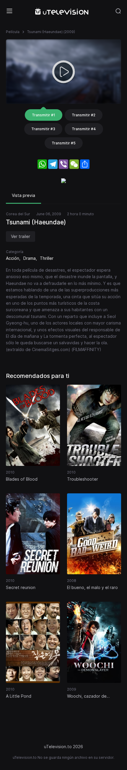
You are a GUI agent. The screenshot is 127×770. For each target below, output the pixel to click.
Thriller (46, 258)
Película (12, 32)
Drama (29, 258)
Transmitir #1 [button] (43, 115)
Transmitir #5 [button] (64, 143)
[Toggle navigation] (9, 11)
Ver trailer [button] (20, 236)
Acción (12, 258)
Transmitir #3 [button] (43, 129)
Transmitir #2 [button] (83, 115)
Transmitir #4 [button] (84, 129)
